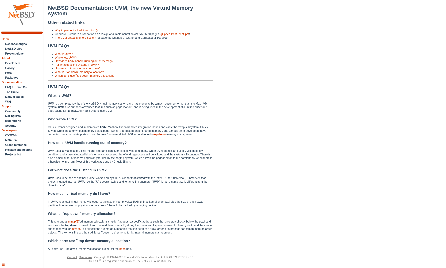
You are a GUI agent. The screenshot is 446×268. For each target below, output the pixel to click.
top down (159, 134)
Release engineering (18, 149)
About (6, 58)
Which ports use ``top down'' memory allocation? (84, 75)
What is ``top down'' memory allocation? (79, 72)
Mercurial (11, 140)
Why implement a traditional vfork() (76, 30)
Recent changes (16, 44)
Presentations (14, 53)
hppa (122, 248)
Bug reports (13, 120)
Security (10, 125)
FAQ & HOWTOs (16, 87)
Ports (8, 72)
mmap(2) (73, 221)
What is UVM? (64, 53)
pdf (187, 34)
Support (7, 106)
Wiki (8, 101)
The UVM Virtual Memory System (75, 37)
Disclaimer (85, 257)
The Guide (12, 92)
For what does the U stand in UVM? (77, 64)
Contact (72, 257)
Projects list (13, 154)
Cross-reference (16, 144)
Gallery (9, 68)
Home (6, 39)
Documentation (12, 82)
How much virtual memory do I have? (78, 68)
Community (13, 111)
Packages (11, 77)
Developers (12, 63)
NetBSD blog (13, 48)
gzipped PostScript (172, 34)
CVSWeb (11, 135)
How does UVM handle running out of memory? (84, 61)
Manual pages (14, 96)
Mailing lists (13, 115)
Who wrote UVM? (66, 57)
